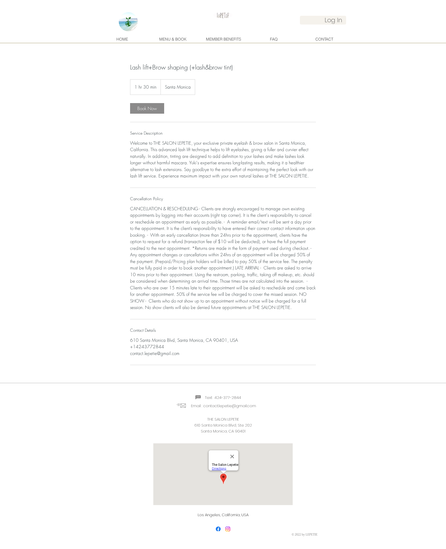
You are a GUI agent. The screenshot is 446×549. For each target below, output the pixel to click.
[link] (147, 108)
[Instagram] (228, 529)
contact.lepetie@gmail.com (229, 405)
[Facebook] (218, 529)
